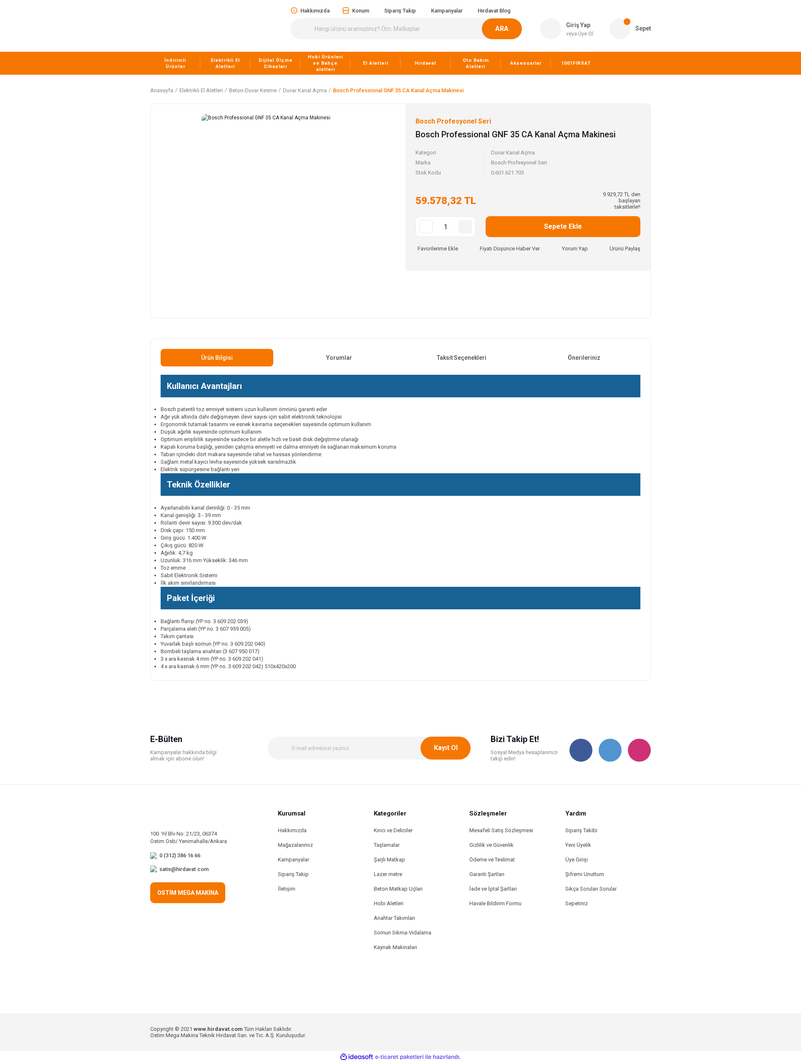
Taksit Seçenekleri (461, 357)
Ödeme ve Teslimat (492, 859)
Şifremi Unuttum (584, 874)
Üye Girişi (576, 859)
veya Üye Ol (579, 34)
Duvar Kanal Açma (513, 152)
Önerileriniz (584, 357)
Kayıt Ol (446, 748)
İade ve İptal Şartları (493, 889)
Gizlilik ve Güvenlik (491, 845)
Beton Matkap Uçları (398, 889)
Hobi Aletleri (388, 903)
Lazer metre (388, 874)
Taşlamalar (387, 845)
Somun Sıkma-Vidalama (402, 932)
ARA (502, 29)
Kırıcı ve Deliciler (393, 830)
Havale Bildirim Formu (495, 903)
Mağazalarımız (295, 845)
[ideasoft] (356, 1057)
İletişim (286, 889)
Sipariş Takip (293, 874)
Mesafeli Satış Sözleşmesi (501, 830)
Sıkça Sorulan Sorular (591, 889)
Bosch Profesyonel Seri (519, 162)
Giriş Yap (578, 25)
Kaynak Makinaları (395, 947)
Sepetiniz (576, 903)
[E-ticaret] (399, 1057)
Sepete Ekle (563, 226)
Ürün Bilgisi (217, 357)
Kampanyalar (293, 859)
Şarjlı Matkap (389, 859)
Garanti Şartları (486, 874)
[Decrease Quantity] (426, 226)
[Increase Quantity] (465, 226)
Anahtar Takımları (394, 918)
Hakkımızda (292, 830)
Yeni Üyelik (578, 845)
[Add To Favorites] (437, 248)
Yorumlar (339, 357)
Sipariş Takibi (581, 830)
